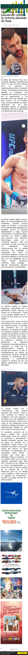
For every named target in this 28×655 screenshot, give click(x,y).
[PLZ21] (11, 551)
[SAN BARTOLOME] (11, 598)
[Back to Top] (1, 648)
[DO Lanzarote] (11, 643)
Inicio (4, 650)
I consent (22, 652)
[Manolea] (11, 503)
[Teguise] (11, 527)
